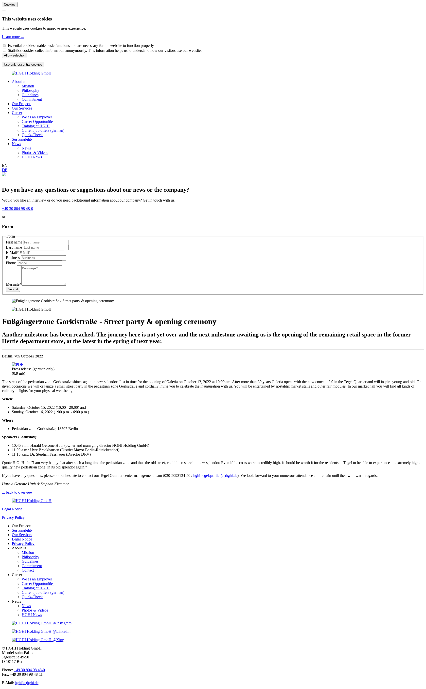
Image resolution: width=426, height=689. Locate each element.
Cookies (10, 4)
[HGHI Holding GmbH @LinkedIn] (41, 631)
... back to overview (17, 492)
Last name (14, 247)
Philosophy (30, 90)
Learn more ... (13, 37)
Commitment (32, 99)
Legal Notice (12, 509)
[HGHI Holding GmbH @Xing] (38, 640)
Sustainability (22, 139)
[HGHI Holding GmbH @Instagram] (41, 623)
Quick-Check (32, 135)
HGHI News (32, 157)
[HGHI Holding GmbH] (32, 73)
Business (13, 258)
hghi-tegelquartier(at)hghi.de (215, 475)
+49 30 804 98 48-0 (17, 208)
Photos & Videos (35, 152)
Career (17, 113)
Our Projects (21, 104)
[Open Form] (4, 175)
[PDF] (17, 364)
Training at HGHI (36, 126)
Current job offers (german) (43, 130)
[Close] (4, 10)
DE (4, 170)
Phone (11, 263)
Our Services (22, 108)
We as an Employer (37, 117)
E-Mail (12, 252)
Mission (28, 86)
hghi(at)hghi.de (26, 683)
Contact (28, 570)
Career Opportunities (38, 121)
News (16, 144)
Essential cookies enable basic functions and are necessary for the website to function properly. (81, 45)
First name (14, 242)
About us (19, 81)
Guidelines (30, 95)
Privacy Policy (13, 517)
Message (13, 284)
